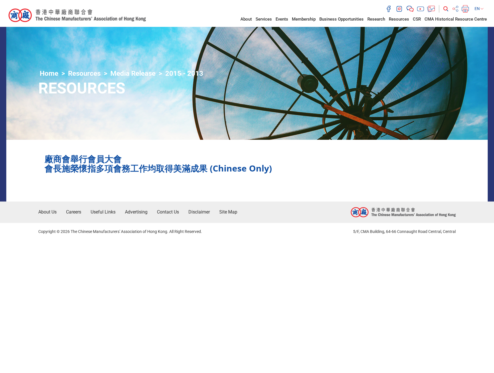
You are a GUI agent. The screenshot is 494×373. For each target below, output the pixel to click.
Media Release (133, 73)
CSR (417, 19)
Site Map (228, 212)
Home (49, 73)
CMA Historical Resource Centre (456, 19)
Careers (73, 212)
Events (282, 19)
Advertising (136, 212)
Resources (399, 19)
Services (264, 19)
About (246, 19)
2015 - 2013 (184, 73)
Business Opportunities (341, 19)
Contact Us (168, 212)
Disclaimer (199, 212)
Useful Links (103, 212)
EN (478, 8)
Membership (304, 19)
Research (376, 19)
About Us (47, 212)
